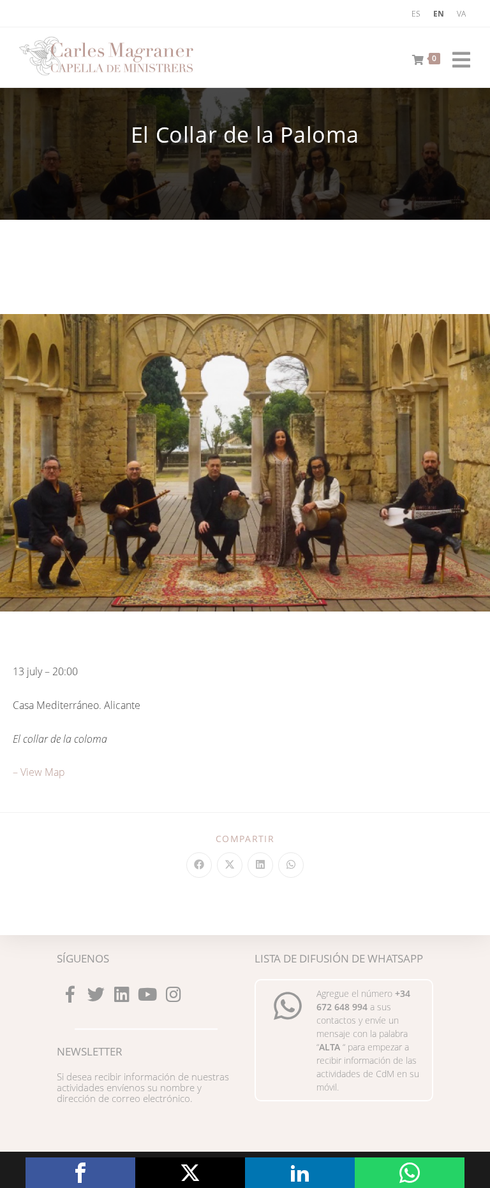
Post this (190, 1172)
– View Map (39, 772)
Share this (80, 1172)
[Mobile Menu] (457, 57)
